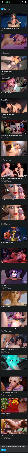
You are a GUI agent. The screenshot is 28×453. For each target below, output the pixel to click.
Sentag (2, 201)
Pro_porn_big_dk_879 (4, 137)
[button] (25, 2)
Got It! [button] (3, 449)
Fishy (2, 116)
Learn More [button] (15, 447)
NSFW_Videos (3, 30)
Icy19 (2, 244)
